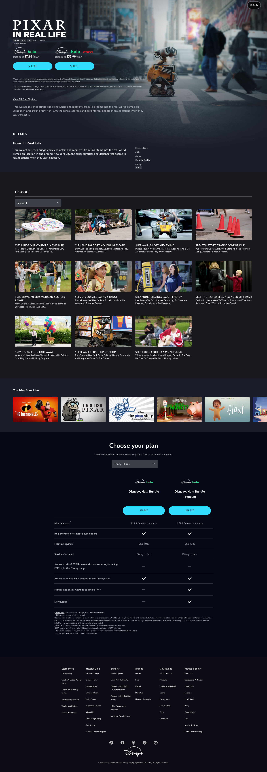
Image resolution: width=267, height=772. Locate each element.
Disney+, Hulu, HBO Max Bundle (121, 698)
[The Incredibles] (35, 409)
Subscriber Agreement (70, 700)
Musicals (163, 680)
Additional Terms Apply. (35, 89)
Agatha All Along (192, 725)
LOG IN (254, 5)
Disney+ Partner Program (96, 732)
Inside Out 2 (189, 686)
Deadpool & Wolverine (194, 680)
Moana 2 (188, 693)
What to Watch (92, 693)
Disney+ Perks (91, 680)
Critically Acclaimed (168, 686)
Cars (186, 719)
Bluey (187, 706)
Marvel (138, 686)
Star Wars (139, 693)
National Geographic (143, 699)
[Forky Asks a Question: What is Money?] (179, 409)
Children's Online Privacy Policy (71, 681)
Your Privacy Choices (69, 706)
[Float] (227, 409)
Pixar (137, 680)
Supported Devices (93, 706)
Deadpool (189, 673)
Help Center (91, 699)
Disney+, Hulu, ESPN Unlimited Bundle (119, 688)
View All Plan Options (24, 99)
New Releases (91, 686)
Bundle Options (117, 673)
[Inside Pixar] (83, 409)
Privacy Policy (66, 673)
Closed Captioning (93, 719)
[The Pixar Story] (131, 409)
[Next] (261, 409)
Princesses (164, 719)
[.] (111, 743)
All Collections (166, 673)
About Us (89, 712)
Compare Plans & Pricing (120, 716)
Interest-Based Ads (68, 713)
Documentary (165, 706)
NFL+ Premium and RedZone (118, 708)
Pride (162, 712)
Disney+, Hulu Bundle (119, 680)
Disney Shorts (165, 699)
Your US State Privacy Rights (69, 691)
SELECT (32, 66)
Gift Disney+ (91, 725)
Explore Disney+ (92, 673)
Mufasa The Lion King (193, 732)
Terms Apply (60, 613)
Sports (162, 693)
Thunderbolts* (190, 712)
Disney (138, 673)
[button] (96, 669)
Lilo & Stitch (189, 699)
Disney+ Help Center (128, 631)
